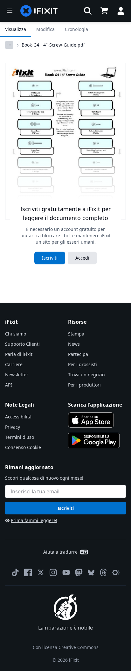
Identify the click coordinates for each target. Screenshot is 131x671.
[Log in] (120, 10)
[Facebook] (28, 572)
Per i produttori (84, 385)
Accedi (82, 258)
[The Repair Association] (116, 572)
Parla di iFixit (18, 354)
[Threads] (103, 572)
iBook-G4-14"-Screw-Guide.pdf (52, 45)
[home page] (39, 11)
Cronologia (76, 29)
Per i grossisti (82, 364)
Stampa (76, 334)
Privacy (12, 427)
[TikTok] (15, 572)
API (8, 385)
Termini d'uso (19, 437)
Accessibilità (18, 417)
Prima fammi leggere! (34, 520)
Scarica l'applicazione (95, 404)
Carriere (14, 364)
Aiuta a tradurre (60, 552)
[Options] (9, 45)
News (74, 344)
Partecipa (78, 354)
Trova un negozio (86, 375)
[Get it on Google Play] (94, 440)
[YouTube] (66, 572)
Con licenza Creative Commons (66, 647)
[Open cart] (104, 10)
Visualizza (15, 29)
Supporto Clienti (22, 344)
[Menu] (9, 11)
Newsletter (16, 375)
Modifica (45, 29)
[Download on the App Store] (91, 420)
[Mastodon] (79, 572)
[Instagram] (53, 572)
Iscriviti (50, 258)
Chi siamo (15, 334)
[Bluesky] (91, 572)
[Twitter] (41, 572)
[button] (87, 10)
